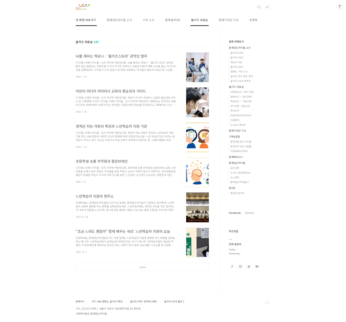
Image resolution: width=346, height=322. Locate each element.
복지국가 (234, 110)
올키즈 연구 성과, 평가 (241, 76)
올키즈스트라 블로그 (174, 301)
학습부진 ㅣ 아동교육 (240, 101)
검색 (259, 7)
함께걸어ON (172, 20)
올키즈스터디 (236, 57)
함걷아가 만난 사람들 (240, 146)
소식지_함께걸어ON (240, 172)
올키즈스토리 (236, 67)
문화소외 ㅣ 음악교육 (240, 96)
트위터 (248, 266)
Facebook (235, 213)
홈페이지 (80, 301)
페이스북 (232, 266)
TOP (267, 303)
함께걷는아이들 (237, 163)
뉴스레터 (234, 177)
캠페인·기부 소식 (239, 71)
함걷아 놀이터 (237, 193)
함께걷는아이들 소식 (119, 20)
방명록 (253, 20)
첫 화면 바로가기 (86, 20)
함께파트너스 (236, 157)
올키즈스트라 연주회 (240, 81)
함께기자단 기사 (228, 20)
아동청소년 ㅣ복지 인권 (242, 92)
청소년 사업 (236, 62)
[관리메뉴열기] (339, 6)
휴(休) (232, 188)
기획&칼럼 (234, 136)
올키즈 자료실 (199, 20)
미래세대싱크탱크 (239, 151)
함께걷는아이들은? (239, 182)
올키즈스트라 (236, 52)
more (142, 267)
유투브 (257, 266)
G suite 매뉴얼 (237, 124)
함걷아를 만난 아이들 (240, 141)
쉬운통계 (234, 120)
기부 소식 (148, 20)
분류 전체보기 (236, 41)
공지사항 (234, 168)
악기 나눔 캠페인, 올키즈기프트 (107, 301)
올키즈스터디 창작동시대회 (143, 301)
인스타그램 (240, 266)
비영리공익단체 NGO (240, 115)
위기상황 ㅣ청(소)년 (240, 106)
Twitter (249, 213)
